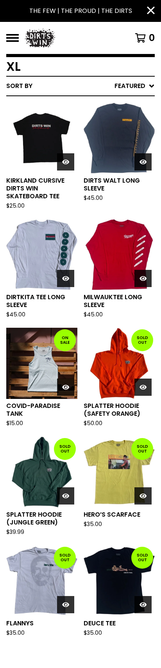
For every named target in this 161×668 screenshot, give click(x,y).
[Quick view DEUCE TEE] (143, 604)
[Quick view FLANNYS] (65, 604)
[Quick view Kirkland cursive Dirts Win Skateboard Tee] (65, 162)
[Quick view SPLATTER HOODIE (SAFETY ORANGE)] (143, 387)
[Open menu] (12, 38)
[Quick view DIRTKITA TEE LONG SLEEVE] (65, 278)
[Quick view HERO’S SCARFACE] (143, 496)
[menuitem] (80, 86)
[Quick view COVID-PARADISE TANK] (65, 387)
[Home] (70, 38)
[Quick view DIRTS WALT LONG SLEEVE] (143, 162)
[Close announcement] (151, 11)
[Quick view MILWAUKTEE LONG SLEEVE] (143, 278)
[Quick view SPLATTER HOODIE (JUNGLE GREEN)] (65, 496)
